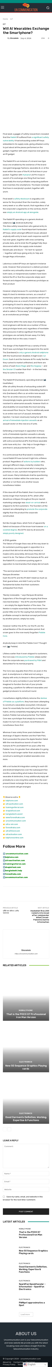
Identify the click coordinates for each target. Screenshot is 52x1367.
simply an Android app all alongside (22, 212)
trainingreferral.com (15, 807)
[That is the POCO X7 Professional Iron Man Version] (26, 995)
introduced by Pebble (24, 657)
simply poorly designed (13, 533)
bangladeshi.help (13, 870)
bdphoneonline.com (14, 838)
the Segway (36, 366)
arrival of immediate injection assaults (20, 420)
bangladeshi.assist (14, 814)
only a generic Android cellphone (33, 352)
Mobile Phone (26, 1010)
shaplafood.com (13, 811)
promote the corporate (37, 509)
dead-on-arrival (33, 502)
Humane (26, 175)
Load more (25, 1314)
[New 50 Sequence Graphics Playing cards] (26, 1046)
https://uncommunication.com (26, 954)
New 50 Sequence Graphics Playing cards (26, 1067)
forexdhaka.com (13, 827)
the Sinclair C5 (9, 369)
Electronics (25, 1062)
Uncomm (14, 38)
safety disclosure (22, 199)
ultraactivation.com (14, 804)
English (31, 1364)
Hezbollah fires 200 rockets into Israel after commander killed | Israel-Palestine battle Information (39, 916)
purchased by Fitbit (33, 660)
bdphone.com (12, 800)
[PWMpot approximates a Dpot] (10, 1302)
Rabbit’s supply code (12, 229)
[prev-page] (4, 1129)
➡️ (4, 857)
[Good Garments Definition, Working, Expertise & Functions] (26, 1098)
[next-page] (9, 1129)
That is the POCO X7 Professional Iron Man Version (26, 1015)
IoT (11, 19)
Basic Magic (21, 366)
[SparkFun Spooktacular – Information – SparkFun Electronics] (10, 1285)
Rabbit (13, 137)
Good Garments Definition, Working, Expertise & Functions (26, 1118)
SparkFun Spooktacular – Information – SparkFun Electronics (32, 1287)
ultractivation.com (14, 834)
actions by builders (32, 461)
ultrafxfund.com (13, 831)
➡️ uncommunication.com (15, 854)
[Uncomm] (5, 38)
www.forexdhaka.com (15, 817)
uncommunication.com (16, 821)
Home (5, 19)
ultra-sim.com (12, 824)
